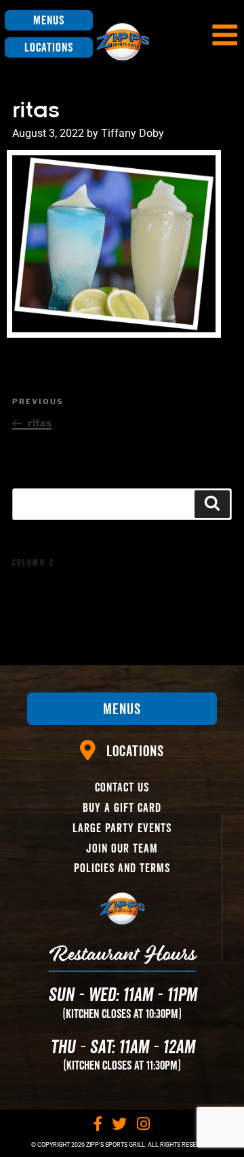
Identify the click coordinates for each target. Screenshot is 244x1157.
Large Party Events (122, 828)
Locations (48, 47)
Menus (48, 20)
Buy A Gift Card (122, 807)
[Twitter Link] (119, 1124)
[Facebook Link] (98, 1124)
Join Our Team (122, 848)
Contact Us (122, 787)
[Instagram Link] (143, 1124)
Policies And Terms (122, 868)
